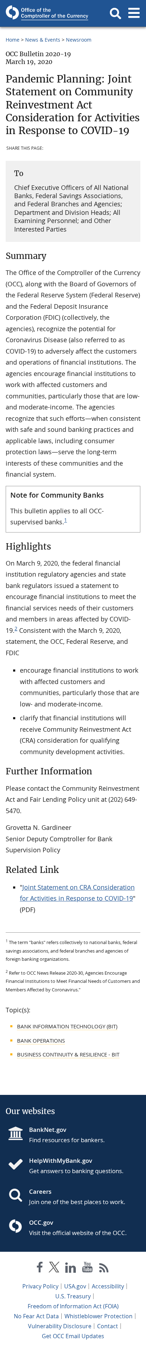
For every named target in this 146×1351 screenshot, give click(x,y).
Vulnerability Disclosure (59, 1326)
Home (12, 39)
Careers (40, 1191)
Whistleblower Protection (98, 1316)
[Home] (18, 1165)
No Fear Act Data (36, 1316)
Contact (107, 1326)
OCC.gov (41, 1222)
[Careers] (18, 1196)
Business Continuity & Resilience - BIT (68, 1054)
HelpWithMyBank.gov (60, 1160)
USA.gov (75, 1286)
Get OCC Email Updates (73, 1336)
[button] (115, 13)
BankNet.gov (47, 1129)
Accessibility (108, 1286)
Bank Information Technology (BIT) (67, 1026)
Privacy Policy (40, 1286)
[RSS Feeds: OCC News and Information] (104, 1269)
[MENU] (134, 13)
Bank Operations (41, 1040)
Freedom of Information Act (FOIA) (73, 1306)
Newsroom (78, 39)
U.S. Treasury (73, 1296)
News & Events (42, 39)
